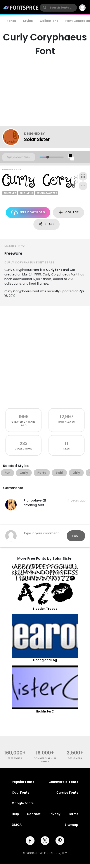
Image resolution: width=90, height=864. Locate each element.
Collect (72, 212)
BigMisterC (45, 711)
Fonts (11, 21)
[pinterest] (59, 840)
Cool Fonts (20, 792)
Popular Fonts (23, 782)
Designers (75, 758)
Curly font (54, 270)
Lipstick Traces (45, 608)
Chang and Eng (45, 660)
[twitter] (45, 840)
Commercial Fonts (63, 782)
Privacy (54, 814)
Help (15, 814)
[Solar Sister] (13, 137)
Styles (28, 21)
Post (76, 536)
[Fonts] (21, 7)
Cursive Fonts (67, 792)
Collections (49, 21)
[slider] (47, 157)
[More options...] (83, 185)
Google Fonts (23, 803)
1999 (23, 416)
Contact (34, 814)
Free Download (32, 212)
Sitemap (71, 824)
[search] (58, 8)
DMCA (17, 824)
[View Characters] (83, 176)
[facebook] (30, 840)
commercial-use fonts (45, 760)
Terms (73, 814)
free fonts (15, 758)
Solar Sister (37, 139)
